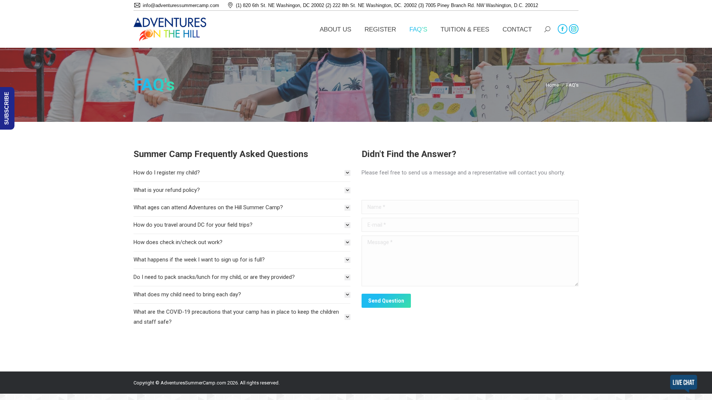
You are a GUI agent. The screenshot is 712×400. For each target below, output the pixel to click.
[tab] (242, 173)
